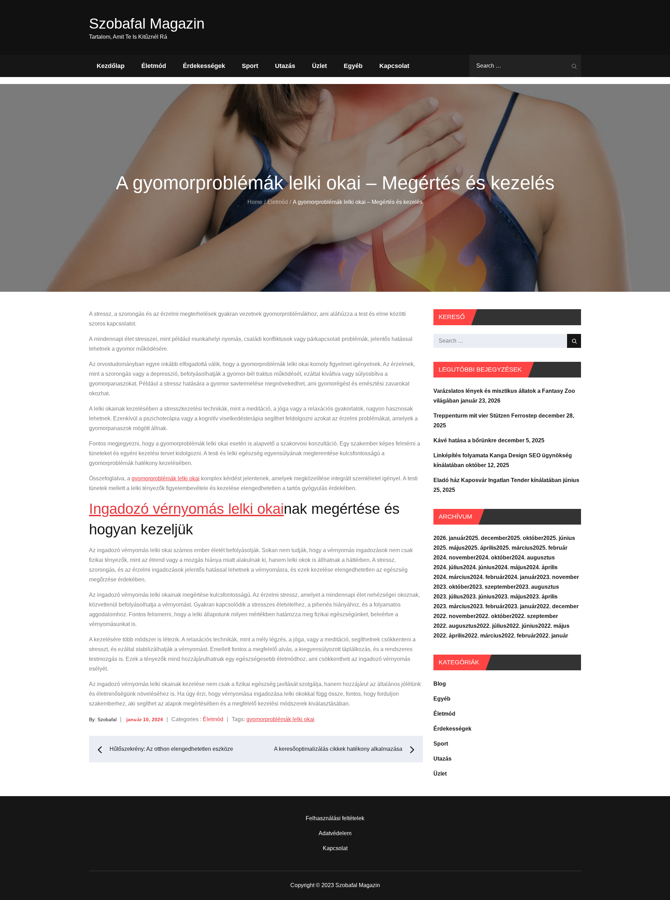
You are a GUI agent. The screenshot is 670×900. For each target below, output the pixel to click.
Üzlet (319, 65)
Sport (250, 65)
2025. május (449, 548)
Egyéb (353, 65)
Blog (439, 684)
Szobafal (107, 719)
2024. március (451, 577)
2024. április (542, 567)
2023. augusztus (537, 587)
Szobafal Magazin (146, 23)
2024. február (487, 577)
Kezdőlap (111, 65)
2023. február (487, 606)
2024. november (454, 557)
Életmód (153, 65)
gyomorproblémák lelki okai (166, 478)
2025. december (486, 538)
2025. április (480, 548)
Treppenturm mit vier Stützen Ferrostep (485, 416)
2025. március (514, 548)
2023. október (451, 587)
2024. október (494, 557)
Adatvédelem (335, 833)
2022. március (483, 636)
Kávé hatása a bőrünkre (465, 440)
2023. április (542, 597)
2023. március (451, 606)
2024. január (521, 577)
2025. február (550, 548)
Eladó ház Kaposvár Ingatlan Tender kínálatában (497, 480)
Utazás (285, 65)
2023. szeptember (492, 587)
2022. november (454, 616)
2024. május (510, 567)
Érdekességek (204, 65)
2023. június (479, 597)
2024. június (479, 567)
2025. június (559, 538)
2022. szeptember (535, 616)
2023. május (510, 597)
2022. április (449, 636)
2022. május (554, 626)
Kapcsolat (394, 65)
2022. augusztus (455, 626)
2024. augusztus (533, 557)
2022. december (558, 606)
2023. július (448, 597)
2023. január (521, 606)
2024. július (448, 567)
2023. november (558, 577)
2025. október (525, 538)
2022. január (552, 636)
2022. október (494, 616)
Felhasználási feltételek (335, 818)
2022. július (491, 626)
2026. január (449, 538)
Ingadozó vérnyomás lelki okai (186, 509)
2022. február (518, 636)
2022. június (522, 626)
